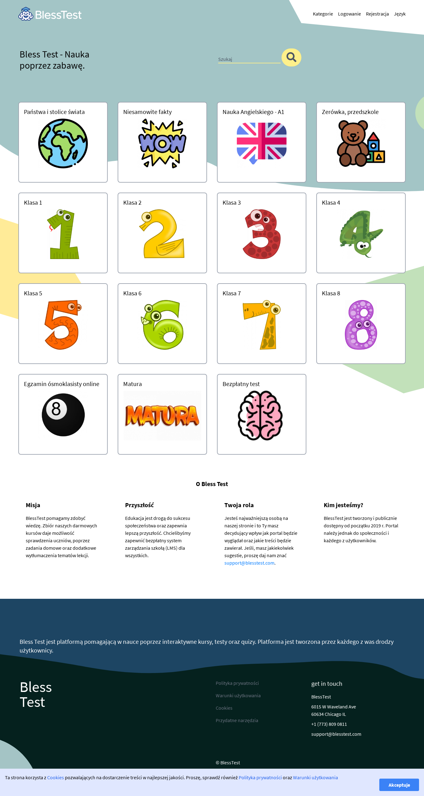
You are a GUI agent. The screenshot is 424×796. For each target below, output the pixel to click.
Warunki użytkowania (315, 777)
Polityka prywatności (260, 777)
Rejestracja (377, 14)
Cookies (55, 777)
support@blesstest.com (249, 563)
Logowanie (349, 14)
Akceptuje (399, 785)
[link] (50, 14)
